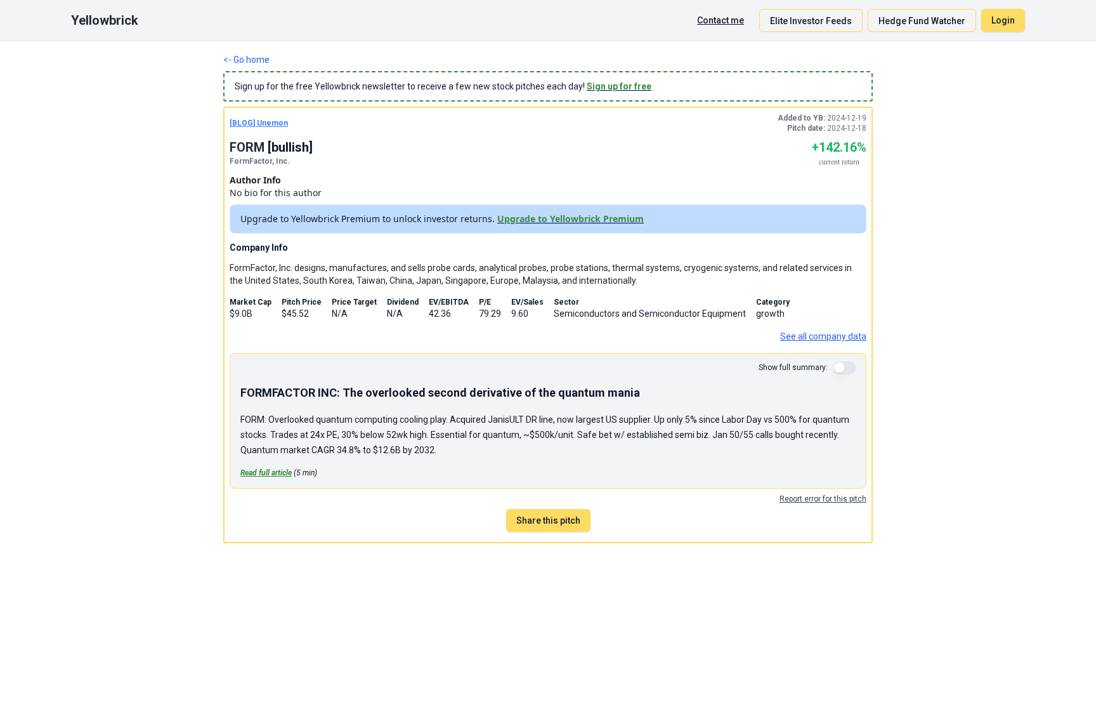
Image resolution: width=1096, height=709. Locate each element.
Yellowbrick (104, 20)
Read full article (266, 472)
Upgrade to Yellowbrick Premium (570, 219)
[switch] (844, 367)
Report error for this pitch (823, 498)
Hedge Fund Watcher (921, 21)
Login (1003, 20)
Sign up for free (619, 86)
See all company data (823, 336)
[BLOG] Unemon (259, 123)
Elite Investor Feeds (811, 21)
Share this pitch (548, 520)
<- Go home (246, 60)
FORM (247, 147)
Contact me (720, 20)
